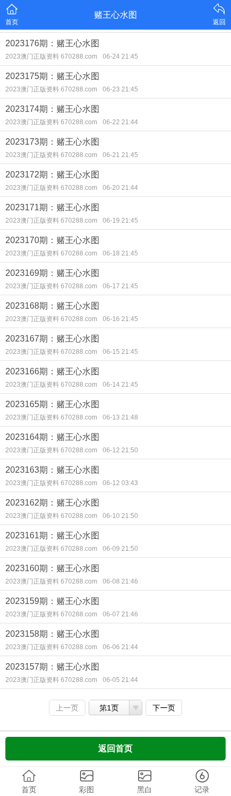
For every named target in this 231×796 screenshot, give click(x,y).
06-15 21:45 (120, 352)
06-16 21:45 (120, 319)
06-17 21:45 (120, 286)
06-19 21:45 (120, 220)
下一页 (164, 707)
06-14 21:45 (120, 384)
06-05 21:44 (120, 680)
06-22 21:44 (120, 122)
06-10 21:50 (120, 516)
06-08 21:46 (120, 581)
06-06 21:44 (120, 647)
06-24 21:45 (120, 56)
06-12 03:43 (120, 483)
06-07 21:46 (120, 614)
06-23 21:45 (120, 89)
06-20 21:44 (120, 187)
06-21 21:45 (120, 155)
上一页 (67, 707)
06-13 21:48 (120, 417)
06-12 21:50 (120, 450)
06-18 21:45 (120, 253)
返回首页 (115, 748)
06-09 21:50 (120, 548)
